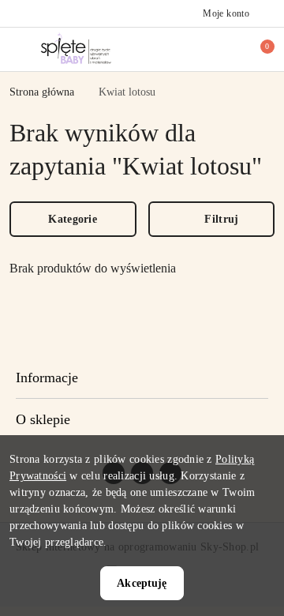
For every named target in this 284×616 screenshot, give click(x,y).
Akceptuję (141, 583)
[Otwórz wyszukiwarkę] (206, 49)
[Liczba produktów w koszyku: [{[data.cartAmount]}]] (256, 49)
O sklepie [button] (43, 419)
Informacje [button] (47, 377)
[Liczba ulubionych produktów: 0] (231, 49)
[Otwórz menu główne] (18, 48)
